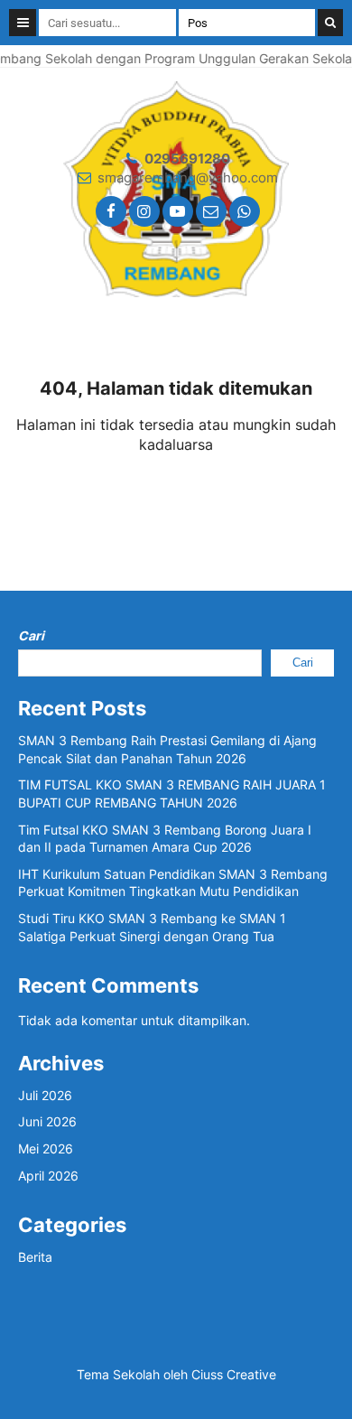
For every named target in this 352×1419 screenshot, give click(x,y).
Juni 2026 (47, 1121)
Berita (35, 1257)
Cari (31, 635)
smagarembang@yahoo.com (187, 177)
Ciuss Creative (233, 1374)
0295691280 (187, 158)
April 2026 (48, 1175)
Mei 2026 (45, 1148)
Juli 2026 (45, 1095)
